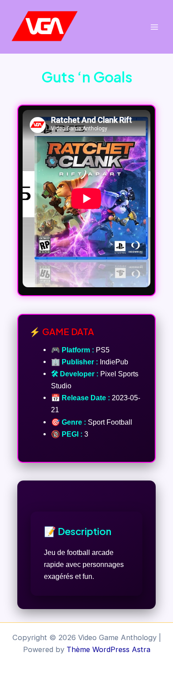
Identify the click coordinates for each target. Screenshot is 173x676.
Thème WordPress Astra (108, 649)
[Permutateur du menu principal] (154, 27)
